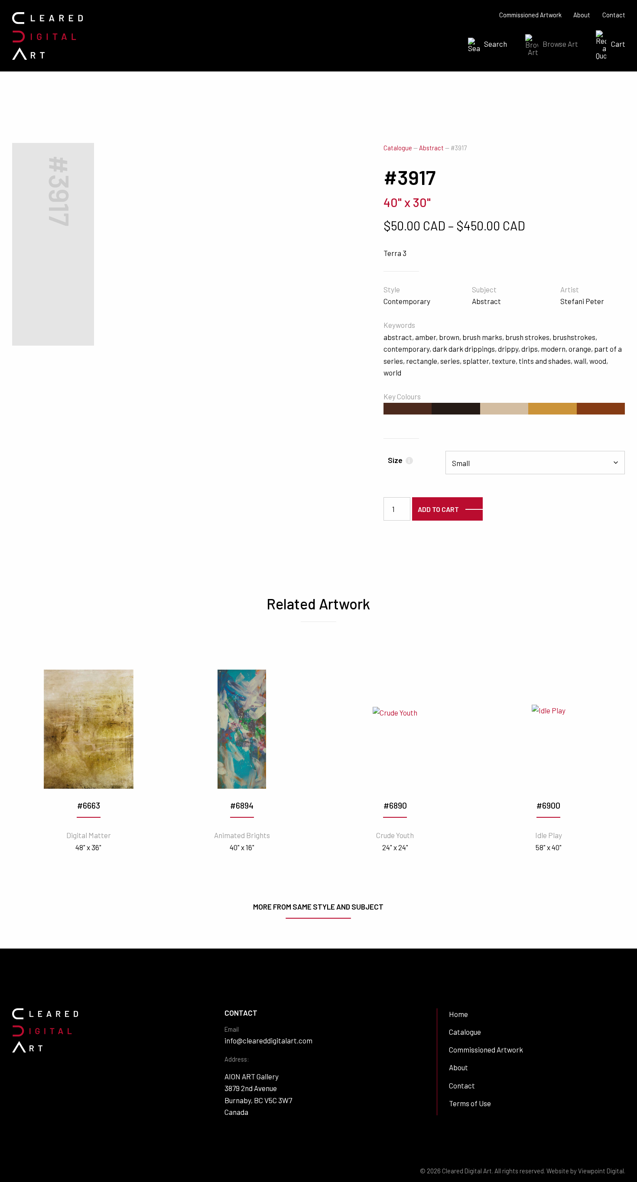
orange (580, 348)
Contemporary (407, 301)
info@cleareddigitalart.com (268, 1040)
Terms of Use (470, 1103)
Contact (613, 15)
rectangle (421, 360)
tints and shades (545, 360)
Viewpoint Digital (601, 1171)
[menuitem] (485, 45)
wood (597, 360)
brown (449, 337)
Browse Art (560, 43)
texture (504, 360)
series (450, 360)
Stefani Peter (582, 301)
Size (399, 460)
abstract (398, 337)
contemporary (406, 348)
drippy (508, 348)
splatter (476, 360)
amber (425, 337)
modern (553, 348)
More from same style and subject (318, 906)
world (392, 372)
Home (458, 1014)
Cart (618, 43)
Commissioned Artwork (530, 15)
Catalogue (398, 148)
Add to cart (438, 509)
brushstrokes (573, 337)
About (581, 15)
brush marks (482, 337)
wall (580, 360)
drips (529, 348)
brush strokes (527, 337)
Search (495, 43)
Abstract (431, 148)
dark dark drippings (463, 348)
